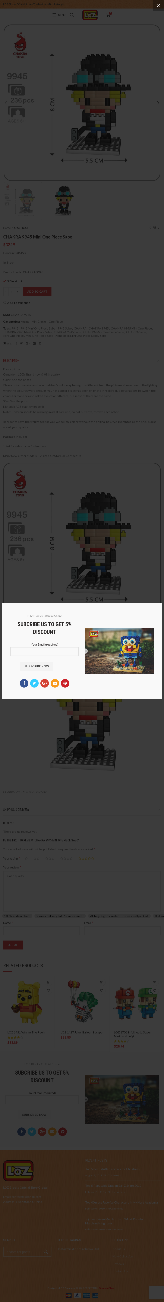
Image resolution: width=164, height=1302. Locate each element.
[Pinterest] (65, 683)
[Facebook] (24, 683)
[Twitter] (34, 683)
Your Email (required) (44, 644)
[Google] (44, 683)
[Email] (55, 683)
